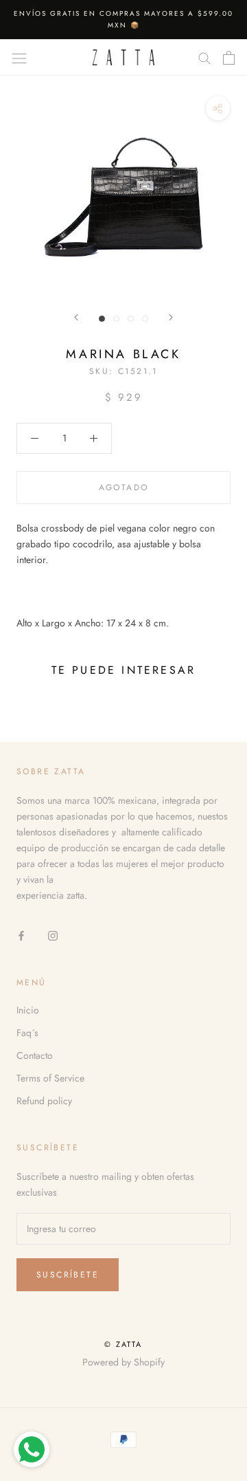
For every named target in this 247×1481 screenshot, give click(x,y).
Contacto (34, 1055)
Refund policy (44, 1101)
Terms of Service (50, 1078)
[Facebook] (21, 935)
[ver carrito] (229, 58)
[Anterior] (76, 317)
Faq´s (27, 1033)
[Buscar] (204, 57)
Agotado (124, 487)
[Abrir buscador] (19, 57)
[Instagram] (53, 935)
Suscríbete (67, 1275)
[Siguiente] (171, 317)
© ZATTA (123, 1344)
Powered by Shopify (123, 1362)
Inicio (27, 1010)
